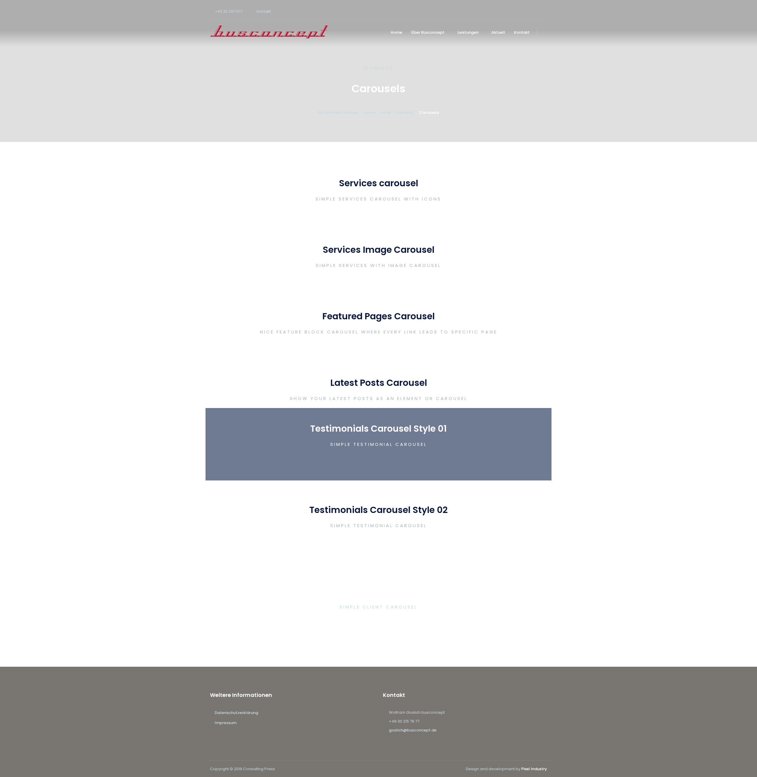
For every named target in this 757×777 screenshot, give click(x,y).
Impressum (226, 723)
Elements (405, 112)
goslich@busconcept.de (412, 730)
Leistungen (467, 32)
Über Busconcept (427, 32)
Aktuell (498, 32)
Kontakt (264, 11)
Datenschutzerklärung (236, 713)
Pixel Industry (534, 769)
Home (396, 32)
